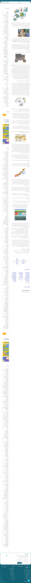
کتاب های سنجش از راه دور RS (5, 94)
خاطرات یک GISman (6, 199)
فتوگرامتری (7, 245)
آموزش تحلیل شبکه (6, 165)
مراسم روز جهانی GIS (6, 284)
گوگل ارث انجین (6, 488)
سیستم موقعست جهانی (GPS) (6, 237)
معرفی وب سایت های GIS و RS (6, 293)
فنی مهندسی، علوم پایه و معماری (5, 80)
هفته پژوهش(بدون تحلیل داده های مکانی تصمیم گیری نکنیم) (5, 309)
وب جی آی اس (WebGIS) (24, 249)
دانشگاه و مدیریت (6, 24)
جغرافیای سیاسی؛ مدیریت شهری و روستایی (5, 67)
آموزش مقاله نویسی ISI (5, 168)
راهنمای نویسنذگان (6, 436)
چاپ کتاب (7, 198)
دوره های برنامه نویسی (5, 31)
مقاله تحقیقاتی (6, 298)
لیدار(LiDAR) (6, 276)
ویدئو (7, 106)
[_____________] (20, 58)
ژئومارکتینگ (7, 229)
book (7, 11)
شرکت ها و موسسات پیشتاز (6, 240)
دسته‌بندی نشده (6, 207)
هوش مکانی (7, 321)
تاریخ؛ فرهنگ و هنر (6, 21)
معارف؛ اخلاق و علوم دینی (6, 104)
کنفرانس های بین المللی (5, 267)
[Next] (11, 269)
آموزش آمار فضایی (6, 164)
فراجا (7, 75)
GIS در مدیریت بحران (6, 369)
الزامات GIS (7, 179)
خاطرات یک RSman (6, 201)
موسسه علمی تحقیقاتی (18, 252)
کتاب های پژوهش (6, 92)
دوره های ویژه (6, 36)
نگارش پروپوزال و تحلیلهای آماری (5, 57)
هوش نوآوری (6, 322)
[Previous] (13, 269)
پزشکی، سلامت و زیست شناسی (5, 42)
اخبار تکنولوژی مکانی (6, 393)
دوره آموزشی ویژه (6, 208)
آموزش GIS (7, 161)
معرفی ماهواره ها (6, 288)
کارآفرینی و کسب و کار (5, 252)
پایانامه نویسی (6, 189)
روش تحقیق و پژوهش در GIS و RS (5, 224)
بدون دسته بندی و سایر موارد (6, 18)
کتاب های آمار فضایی (6, 90)
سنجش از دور (14, 282)
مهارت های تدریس (6, 302)
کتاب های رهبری (6, 263)
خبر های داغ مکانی (6, 202)
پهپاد (7, 411)
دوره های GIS (6, 28)
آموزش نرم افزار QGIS (6, 169)
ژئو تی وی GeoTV (6, 228)
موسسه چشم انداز (23, 252)
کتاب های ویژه (6, 95)
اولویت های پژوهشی (6, 183)
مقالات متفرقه (6, 510)
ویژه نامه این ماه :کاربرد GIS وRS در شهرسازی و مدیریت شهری (5, 327)
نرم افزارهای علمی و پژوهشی (5, 55)
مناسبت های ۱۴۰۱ (6, 300)
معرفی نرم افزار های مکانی (6, 290)
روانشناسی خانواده (6, 37)
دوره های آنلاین (6, 209)
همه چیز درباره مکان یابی (5, 316)
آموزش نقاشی (6, 170)
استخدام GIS (6, 177)
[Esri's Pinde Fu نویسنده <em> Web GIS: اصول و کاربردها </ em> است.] (20, 33)
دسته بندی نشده (6, 27)
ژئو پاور (7, 227)
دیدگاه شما (7, 213)
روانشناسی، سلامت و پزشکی (6, 39)
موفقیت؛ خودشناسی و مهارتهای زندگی (5, 50)
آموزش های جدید (6, 173)
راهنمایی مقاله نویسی (6, 222)
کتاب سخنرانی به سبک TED (6, 262)
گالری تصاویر (6, 273)
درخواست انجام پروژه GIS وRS (6, 205)
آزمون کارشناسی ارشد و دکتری (6, 156)
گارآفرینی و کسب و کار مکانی (6, 272)
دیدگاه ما (7, 214)
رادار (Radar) (6, 216)
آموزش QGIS (6, 163)
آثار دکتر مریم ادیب (6, 13)
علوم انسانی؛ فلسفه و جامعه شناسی (6, 74)
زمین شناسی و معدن (5, 69)
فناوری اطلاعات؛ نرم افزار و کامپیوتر (5, 77)
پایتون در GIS (6, 191)
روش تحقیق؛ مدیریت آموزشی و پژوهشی (6, 52)
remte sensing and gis (6, 154)
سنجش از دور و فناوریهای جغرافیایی (5, 71)
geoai (7, 150)
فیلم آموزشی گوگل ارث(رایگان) (6, 250)
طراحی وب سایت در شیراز (6, 243)
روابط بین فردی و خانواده (5, 44)
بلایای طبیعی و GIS (6, 187)
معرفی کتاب (7, 287)
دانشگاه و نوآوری (6, 26)
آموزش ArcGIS (6, 375)
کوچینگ (7, 268)
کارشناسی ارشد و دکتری (5, 258)
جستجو (4, 114)
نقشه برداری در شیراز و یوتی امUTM (5, 306)
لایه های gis (7, 99)
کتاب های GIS (6, 89)
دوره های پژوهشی (6, 32)
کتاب (21, 38)
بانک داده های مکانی (6, 184)
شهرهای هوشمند (6, 241)
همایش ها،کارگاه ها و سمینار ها (6, 312)
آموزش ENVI (6, 160)
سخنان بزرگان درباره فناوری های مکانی (6, 232)
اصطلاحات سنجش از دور (5, 178)
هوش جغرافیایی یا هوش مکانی (6, 318)
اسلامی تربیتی (6, 16)
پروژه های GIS (6, 194)
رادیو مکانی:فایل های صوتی (6, 218)
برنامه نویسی (6, 403)
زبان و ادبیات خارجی (6, 60)
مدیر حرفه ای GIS (6, 283)
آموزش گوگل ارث (6, 384)
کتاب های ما (7, 478)
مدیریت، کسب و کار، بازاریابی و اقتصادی (6, 101)
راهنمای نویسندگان (6, 219)
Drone (7, 12)
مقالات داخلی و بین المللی (6, 295)
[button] (19, 2)
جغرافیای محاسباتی (6, 197)
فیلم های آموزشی (6, 251)
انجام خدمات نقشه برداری (6, 182)
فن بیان (7, 247)
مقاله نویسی (7, 299)
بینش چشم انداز (6, 188)
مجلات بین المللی (6, 277)
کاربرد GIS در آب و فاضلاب (6, 255)
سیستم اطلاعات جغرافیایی (6, 235)
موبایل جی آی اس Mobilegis (6, 304)
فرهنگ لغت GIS (6, 246)
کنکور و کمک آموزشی (6, 98)
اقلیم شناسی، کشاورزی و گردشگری (5, 64)
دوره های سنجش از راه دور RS (5, 34)
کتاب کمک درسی (6, 88)
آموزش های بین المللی (5, 389)
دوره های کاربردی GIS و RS (6, 212)
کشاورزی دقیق (6, 266)
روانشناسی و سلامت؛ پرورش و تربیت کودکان (5, 46)
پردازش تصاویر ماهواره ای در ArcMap (5, 193)
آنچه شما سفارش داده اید (5, 174)
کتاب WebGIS (27, 252)
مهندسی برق (6, 105)
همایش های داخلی (6, 313)
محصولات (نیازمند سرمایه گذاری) (6, 279)
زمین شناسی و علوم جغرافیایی (6, 62)
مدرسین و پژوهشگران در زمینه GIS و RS (5, 282)
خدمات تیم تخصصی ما (5, 203)
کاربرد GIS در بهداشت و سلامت (6, 257)
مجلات (6, 84)
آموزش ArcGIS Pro (6, 159)
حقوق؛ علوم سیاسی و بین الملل (6, 23)
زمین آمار (7, 225)
